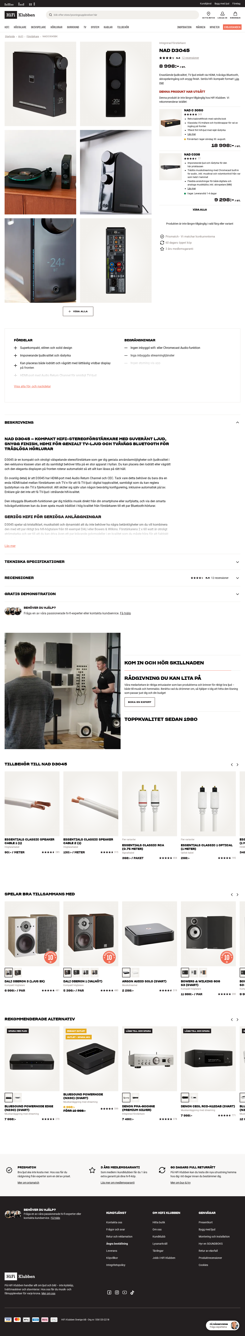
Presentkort (206, 1222)
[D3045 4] (116, 172)
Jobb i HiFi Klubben (164, 1257)
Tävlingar (158, 1250)
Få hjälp (125, 613)
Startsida (10, 36)
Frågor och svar (115, 1229)
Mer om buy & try (181, 1182)
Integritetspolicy (115, 1265)
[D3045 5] (40, 260)
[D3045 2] (116, 84)
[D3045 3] (40, 172)
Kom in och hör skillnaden (164, 670)
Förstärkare (33, 36)
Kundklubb (159, 1236)
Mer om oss (48, 1293)
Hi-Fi (20, 36)
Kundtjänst (206, 3)
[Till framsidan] (20, 15)
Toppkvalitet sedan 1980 (161, 700)
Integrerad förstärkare (172, 43)
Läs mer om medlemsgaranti (118, 1182)
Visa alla (200, 209)
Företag (236, 3)
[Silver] (126, 1097)
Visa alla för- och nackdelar (32, 386)
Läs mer (192, 134)
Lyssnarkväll (160, 1243)
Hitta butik (159, 1222)
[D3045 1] (40, 84)
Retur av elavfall (208, 1250)
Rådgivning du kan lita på (162, 685)
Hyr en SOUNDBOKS (211, 1243)
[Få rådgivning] (234, 1325)
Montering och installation (214, 1236)
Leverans (111, 1250)
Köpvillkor (112, 1257)
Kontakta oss (114, 1222)
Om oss (157, 1229)
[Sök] (50, 14)
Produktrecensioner (210, 1257)
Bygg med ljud (222, 3)
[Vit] (85, 972)
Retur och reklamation (119, 1236)
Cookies (203, 1265)
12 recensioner (190, 57)
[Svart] (76, 972)
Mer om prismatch (28, 1182)
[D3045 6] (116, 260)
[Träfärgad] (9, 972)
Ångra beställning (117, 1243)
